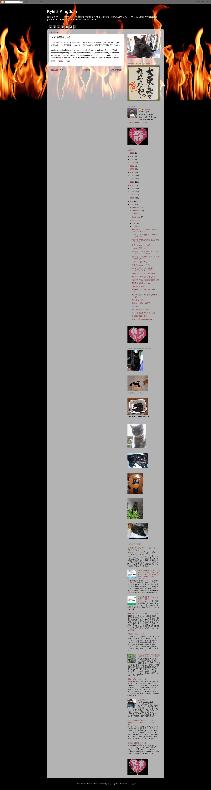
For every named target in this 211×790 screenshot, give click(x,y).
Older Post (116, 69)
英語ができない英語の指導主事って (145, 280)
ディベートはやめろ (139, 262)
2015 (132, 188)
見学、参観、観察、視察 (136, 679)
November (136, 211)
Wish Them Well (138, 300)
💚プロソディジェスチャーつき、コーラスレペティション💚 (143, 549)
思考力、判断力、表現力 (141, 303)
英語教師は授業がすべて (141, 283)
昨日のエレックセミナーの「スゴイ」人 (142, 614)
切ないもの (136, 306)
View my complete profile (137, 122)
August (135, 220)
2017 (132, 182)
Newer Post (57, 69)
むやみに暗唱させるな (140, 248)
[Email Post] (68, 61)
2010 (132, 204)
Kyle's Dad (145, 109)
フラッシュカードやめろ (141, 245)
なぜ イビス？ (142, 700)
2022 (132, 166)
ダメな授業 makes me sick (142, 319)
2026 (132, 153)
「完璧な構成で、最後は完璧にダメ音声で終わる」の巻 (148, 656)
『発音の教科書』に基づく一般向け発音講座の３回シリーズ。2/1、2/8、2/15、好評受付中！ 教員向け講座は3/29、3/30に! (148, 574)
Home (87, 69)
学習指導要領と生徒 (139, 316)
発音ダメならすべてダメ (141, 265)
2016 (132, 185)
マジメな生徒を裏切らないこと (144, 313)
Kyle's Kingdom (62, 11)
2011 (132, 201)
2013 (132, 195)
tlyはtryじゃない (138, 286)
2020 (132, 172)
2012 (132, 198)
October (135, 214)
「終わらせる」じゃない (136, 634)
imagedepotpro (113, 784)
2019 (132, 176)
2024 (132, 159)
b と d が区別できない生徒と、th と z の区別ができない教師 (145, 269)
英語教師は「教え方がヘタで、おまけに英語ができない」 (145, 252)
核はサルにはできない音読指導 (144, 273)
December (136, 207)
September (136, 217)
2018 (132, 179)
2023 (132, 163)
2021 (132, 169)
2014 (132, 192)
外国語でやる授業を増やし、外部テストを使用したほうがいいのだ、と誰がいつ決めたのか (142, 722)
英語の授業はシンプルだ (141, 310)
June (134, 227)
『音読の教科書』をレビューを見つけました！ (148, 598)
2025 (132, 156)
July (134, 223)
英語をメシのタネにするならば (144, 277)
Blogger (133, 784)
